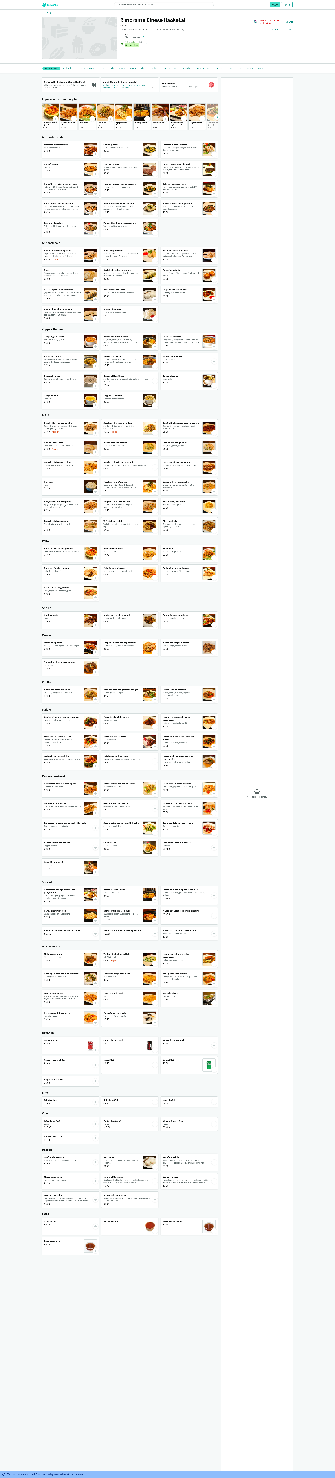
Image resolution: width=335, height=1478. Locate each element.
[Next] (217, 117)
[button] (130, 84)
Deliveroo (50, 5)
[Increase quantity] (55, 119)
